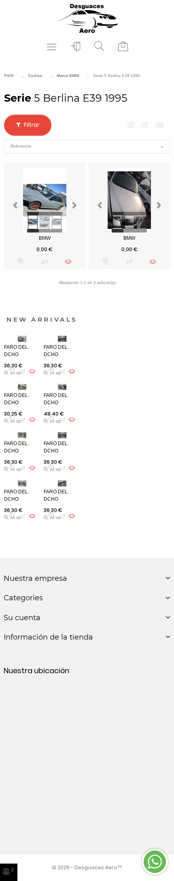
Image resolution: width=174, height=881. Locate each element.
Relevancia (87, 147)
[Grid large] (145, 125)
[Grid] (131, 125)
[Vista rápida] (21, 261)
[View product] (68, 261)
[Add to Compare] (44, 261)
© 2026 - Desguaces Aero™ (87, 867)
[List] (159, 125)
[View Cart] (123, 46)
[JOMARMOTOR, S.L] (87, 18)
